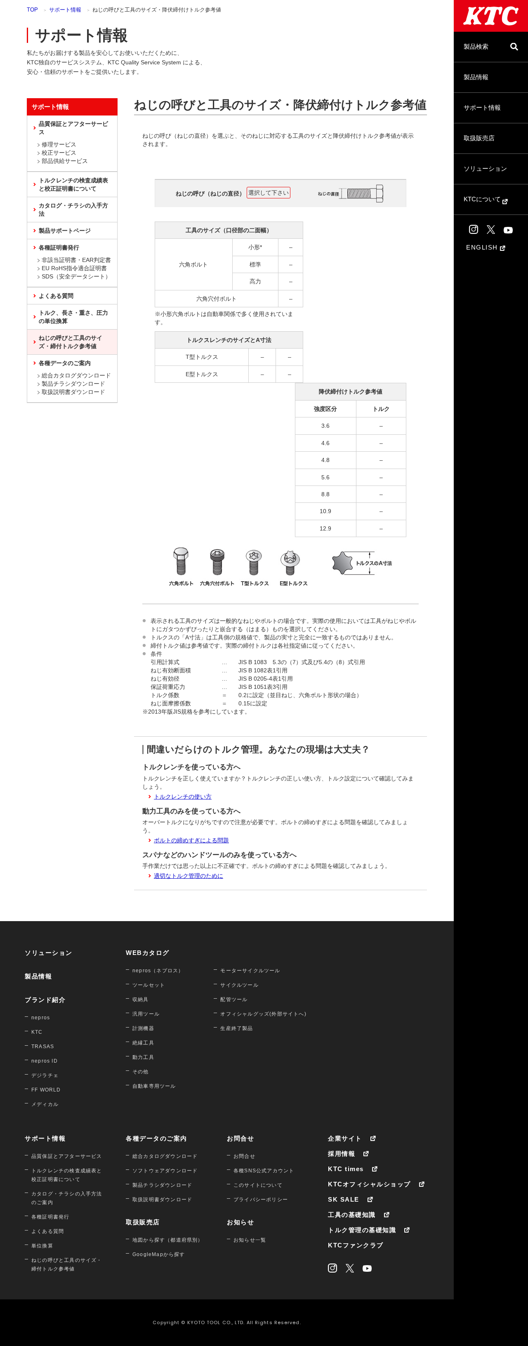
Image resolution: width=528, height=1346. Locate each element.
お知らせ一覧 (249, 1240)
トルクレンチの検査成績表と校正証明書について (73, 184)
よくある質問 (56, 295)
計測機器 (143, 1028)
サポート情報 (482, 107)
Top (32, 10)
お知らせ (240, 1222)
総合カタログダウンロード (76, 375)
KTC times (346, 1168)
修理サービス (59, 144)
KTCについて (483, 199)
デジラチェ (45, 1075)
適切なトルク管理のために (188, 875)
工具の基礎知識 (352, 1214)
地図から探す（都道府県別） (167, 1240)
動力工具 (143, 1057)
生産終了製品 (236, 1028)
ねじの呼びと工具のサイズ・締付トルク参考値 (70, 342)
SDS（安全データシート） (76, 276)
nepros (40, 1018)
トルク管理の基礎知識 (362, 1229)
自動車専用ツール (154, 1086)
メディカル (45, 1104)
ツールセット (148, 985)
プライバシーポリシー (260, 1199)
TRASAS (42, 1046)
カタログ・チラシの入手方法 (73, 209)
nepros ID (44, 1061)
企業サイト (345, 1138)
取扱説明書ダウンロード (73, 392)
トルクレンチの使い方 (183, 796)
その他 (140, 1072)
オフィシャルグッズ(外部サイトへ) (263, 1014)
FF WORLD (46, 1090)
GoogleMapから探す (158, 1254)
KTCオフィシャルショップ (369, 1184)
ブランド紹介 (45, 999)
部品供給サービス (65, 161)
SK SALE (343, 1199)
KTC (37, 1032)
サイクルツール (239, 985)
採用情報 (341, 1153)
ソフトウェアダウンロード (165, 1171)
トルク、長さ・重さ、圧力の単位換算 (73, 316)
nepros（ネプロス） (158, 971)
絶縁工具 (143, 1043)
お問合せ (240, 1138)
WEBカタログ (148, 952)
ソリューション (485, 168)
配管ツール (234, 999)
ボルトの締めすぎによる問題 (191, 840)
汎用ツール (146, 1014)
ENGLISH (483, 247)
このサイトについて (258, 1185)
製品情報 (476, 76)
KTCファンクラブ (356, 1245)
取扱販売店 (479, 137)
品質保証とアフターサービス (73, 127)
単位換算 (42, 1246)
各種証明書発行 (59, 247)
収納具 (140, 999)
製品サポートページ (65, 230)
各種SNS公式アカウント (263, 1171)
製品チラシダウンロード (73, 383)
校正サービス (59, 152)
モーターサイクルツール (250, 971)
